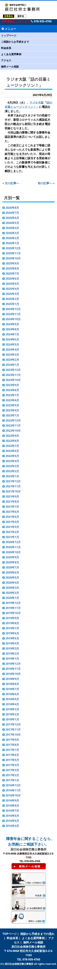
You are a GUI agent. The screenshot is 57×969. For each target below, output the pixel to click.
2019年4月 (12, 643)
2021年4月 (12, 522)
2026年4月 (12, 228)
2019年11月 (13, 608)
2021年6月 (12, 511)
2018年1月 (12, 719)
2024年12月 (13, 309)
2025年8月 (12, 268)
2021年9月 (12, 496)
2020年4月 (12, 582)
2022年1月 (12, 476)
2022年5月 (12, 456)
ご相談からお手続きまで (15, 41)
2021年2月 (12, 532)
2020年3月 (12, 587)
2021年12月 (13, 481)
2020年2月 (12, 593)
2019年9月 (12, 618)
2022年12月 (13, 420)
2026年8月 (12, 207)
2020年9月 (12, 557)
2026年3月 (12, 233)
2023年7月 (12, 395)
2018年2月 (12, 714)
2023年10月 (13, 380)
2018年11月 (13, 669)
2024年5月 (12, 344)
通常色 (20, 16)
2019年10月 (13, 613)
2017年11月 (13, 729)
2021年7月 (12, 506)
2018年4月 (12, 704)
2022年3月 (12, 466)
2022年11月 (13, 425)
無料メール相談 (10, 66)
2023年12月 (13, 370)
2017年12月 (13, 724)
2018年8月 (12, 684)
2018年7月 (12, 689)
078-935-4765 (42, 21)
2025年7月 (12, 273)
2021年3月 (12, 527)
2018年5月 (12, 699)
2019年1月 (12, 658)
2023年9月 (12, 385)
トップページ (8, 35)
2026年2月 (12, 238)
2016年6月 (12, 815)
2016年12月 (13, 785)
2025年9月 (12, 263)
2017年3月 (12, 770)
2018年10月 (13, 674)
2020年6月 (12, 572)
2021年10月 (13, 491)
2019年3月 (12, 648)
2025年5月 (12, 283)
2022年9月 (12, 435)
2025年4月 (12, 289)
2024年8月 (12, 329)
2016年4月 (12, 826)
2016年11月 (13, 790)
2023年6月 (12, 400)
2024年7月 (12, 334)
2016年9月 (12, 800)
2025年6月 (12, 278)
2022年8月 (12, 441)
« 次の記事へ (10, 183)
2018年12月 (13, 663)
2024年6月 (12, 339)
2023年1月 (12, 415)
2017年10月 (13, 734)
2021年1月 (12, 537)
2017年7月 (12, 750)
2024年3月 (12, 354)
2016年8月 (12, 805)
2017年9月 (12, 739)
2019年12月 (13, 603)
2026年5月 (12, 223)
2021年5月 (12, 517)
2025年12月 (13, 248)
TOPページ (10, 934)
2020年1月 (12, 598)
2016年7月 (12, 810)
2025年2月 (12, 299)
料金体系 (6, 48)
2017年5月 (12, 760)
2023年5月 (12, 405)
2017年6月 (12, 755)
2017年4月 (12, 765)
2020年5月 (12, 577)
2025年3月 (12, 294)
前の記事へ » (46, 183)
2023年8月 (12, 390)
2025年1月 (12, 304)
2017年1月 (12, 780)
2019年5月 (12, 638)
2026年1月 (12, 243)
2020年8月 (12, 562)
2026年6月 (12, 218)
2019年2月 (12, 653)
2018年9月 (12, 679)
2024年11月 (13, 314)
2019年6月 (12, 633)
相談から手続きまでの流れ (37, 934)
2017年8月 (12, 745)
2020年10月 (13, 552)
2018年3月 (12, 709)
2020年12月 (13, 542)
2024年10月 (13, 319)
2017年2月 (12, 775)
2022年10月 (13, 430)
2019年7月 (12, 628)
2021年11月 (13, 486)
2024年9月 (12, 324)
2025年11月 (13, 253)
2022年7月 (12, 446)
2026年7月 (12, 213)
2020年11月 (13, 547)
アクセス (6, 60)
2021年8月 (12, 501)
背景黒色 (8, 16)
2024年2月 (12, 359)
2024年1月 (12, 365)
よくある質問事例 (11, 54)
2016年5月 (12, 821)
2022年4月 (12, 461)
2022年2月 (12, 471)
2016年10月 (13, 795)
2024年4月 (12, 349)
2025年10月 (13, 258)
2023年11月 (13, 375)
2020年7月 (12, 567)
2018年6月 (12, 694)
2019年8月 (12, 623)
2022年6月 (12, 451)
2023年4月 (12, 410)
